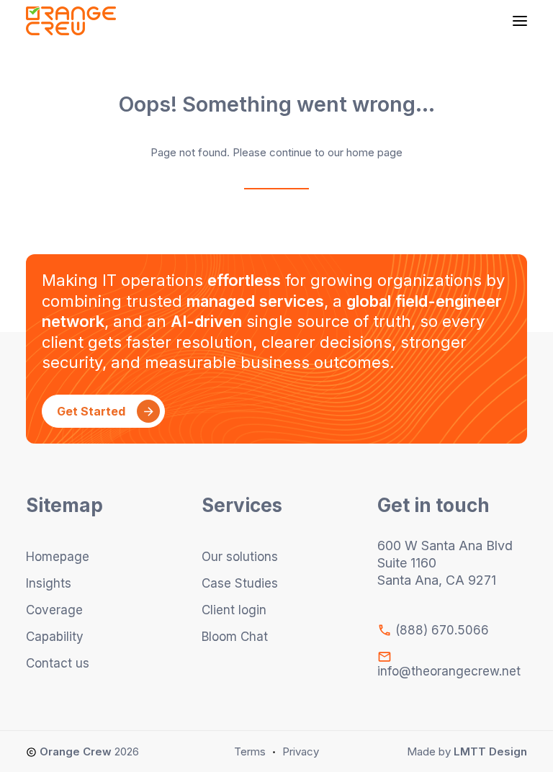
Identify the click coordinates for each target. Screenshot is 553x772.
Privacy (300, 751)
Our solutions (240, 556)
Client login (234, 610)
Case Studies (240, 583)
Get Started (91, 411)
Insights (48, 583)
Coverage (54, 610)
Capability (55, 636)
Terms (250, 751)
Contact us (57, 663)
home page (374, 152)
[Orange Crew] (71, 20)
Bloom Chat (235, 636)
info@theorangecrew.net (449, 671)
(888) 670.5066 (440, 630)
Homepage (57, 556)
